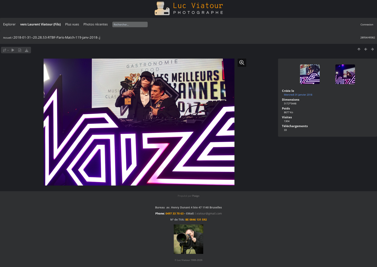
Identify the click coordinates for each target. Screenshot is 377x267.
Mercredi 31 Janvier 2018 (298, 94)
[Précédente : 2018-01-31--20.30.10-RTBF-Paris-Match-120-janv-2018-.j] (365, 49)
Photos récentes (95, 24)
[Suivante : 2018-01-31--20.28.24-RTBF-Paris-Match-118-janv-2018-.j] (372, 49)
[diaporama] (12, 50)
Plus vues (72, 24)
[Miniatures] (358, 49)
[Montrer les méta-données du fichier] (19, 50)
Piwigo (195, 195)
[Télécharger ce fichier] (26, 50)
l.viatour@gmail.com (208, 213)
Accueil (7, 37)
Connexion (367, 24)
